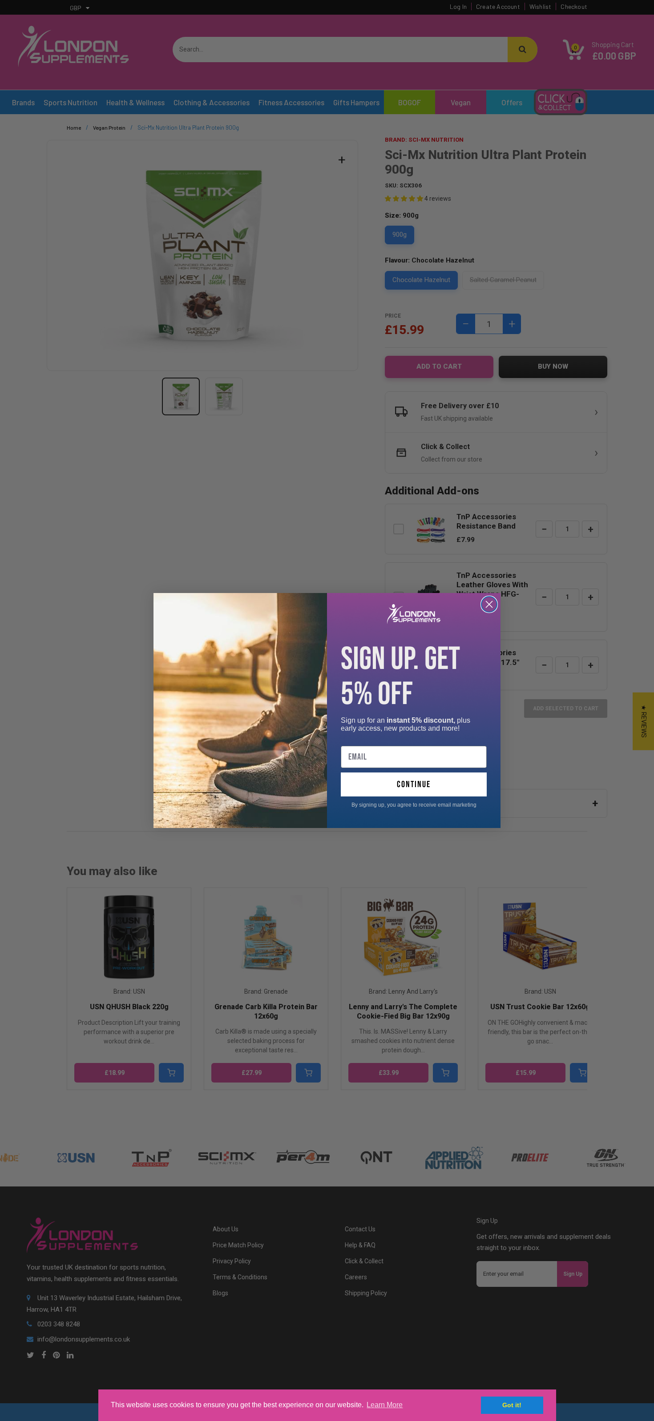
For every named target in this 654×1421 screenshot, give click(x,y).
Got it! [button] (511, 1405)
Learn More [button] (385, 1405)
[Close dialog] (489, 604)
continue (414, 784)
